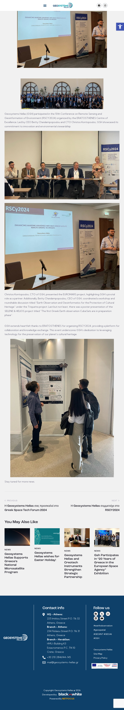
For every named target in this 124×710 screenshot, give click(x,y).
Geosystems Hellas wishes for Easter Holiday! (46, 556)
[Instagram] (105, 5)
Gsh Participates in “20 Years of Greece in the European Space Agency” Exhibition (106, 564)
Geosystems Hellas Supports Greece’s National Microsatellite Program (16, 563)
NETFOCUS (68, 698)
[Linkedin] (96, 618)
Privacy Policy (100, 658)
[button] (120, 27)
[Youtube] (102, 618)
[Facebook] (99, 5)
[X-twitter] (102, 614)
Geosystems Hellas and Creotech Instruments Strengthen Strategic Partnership (73, 566)
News (8, 550)
